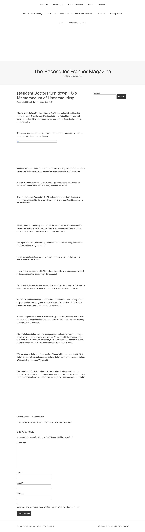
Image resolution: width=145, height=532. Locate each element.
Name (20, 472)
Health (27, 422)
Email (20, 483)
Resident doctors (60, 422)
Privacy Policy (116, 13)
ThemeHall (124, 526)
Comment (21, 442)
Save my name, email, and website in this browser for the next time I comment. (48, 507)
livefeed (101, 4)
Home (90, 4)
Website (20, 493)
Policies (101, 13)
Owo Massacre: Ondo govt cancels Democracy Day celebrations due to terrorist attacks (58, 13)
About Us (44, 4)
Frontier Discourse (75, 4)
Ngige (51, 422)
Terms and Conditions (77, 22)
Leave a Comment (45, 102)
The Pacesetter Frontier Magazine (72, 71)
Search (97, 93)
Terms (61, 22)
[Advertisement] (72, 44)
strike (69, 422)
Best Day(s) (58, 4)
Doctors (40, 422)
